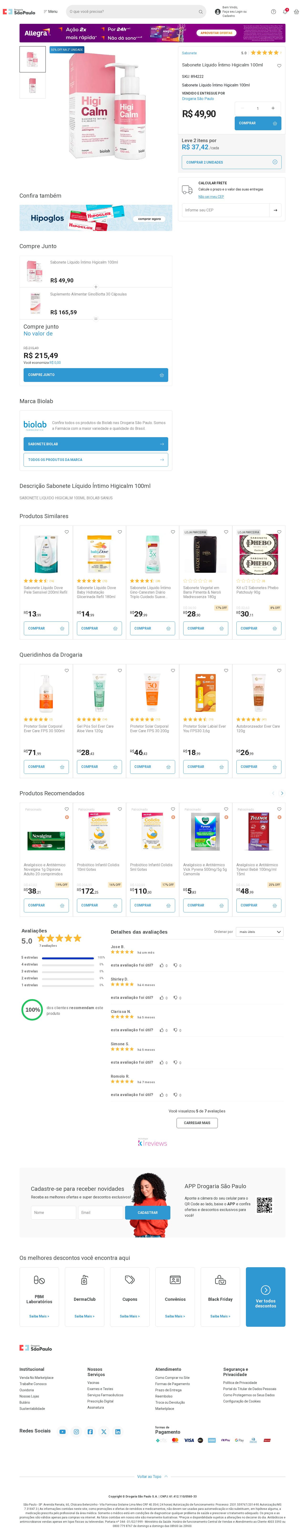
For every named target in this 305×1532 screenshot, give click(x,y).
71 (32, 752)
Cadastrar (148, 1213)
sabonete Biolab (43, 444)
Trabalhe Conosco (33, 1384)
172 (87, 891)
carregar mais (197, 1123)
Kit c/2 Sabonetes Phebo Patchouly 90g (257, 590)
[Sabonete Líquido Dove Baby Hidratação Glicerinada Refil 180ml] (99, 554)
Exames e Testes (100, 1389)
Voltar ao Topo (149, 1476)
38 (32, 891)
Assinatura (95, 1407)
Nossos (96, 1372)
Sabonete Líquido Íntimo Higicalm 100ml (84, 262)
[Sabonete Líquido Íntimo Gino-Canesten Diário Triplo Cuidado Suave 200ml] (152, 554)
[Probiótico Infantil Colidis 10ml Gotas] (99, 831)
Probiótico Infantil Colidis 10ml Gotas (98, 867)
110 (141, 891)
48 (245, 891)
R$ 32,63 (242, 608)
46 (138, 752)
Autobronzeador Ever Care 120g (258, 728)
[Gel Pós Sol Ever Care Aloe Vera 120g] (99, 693)
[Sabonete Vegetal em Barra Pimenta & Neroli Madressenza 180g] (206, 554)
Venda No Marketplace (37, 1378)
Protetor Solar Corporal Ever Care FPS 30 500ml (44, 728)
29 (138, 614)
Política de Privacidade (240, 1383)
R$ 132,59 (137, 885)
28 (191, 614)
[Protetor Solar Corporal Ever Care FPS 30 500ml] (46, 693)
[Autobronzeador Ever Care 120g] (259, 693)
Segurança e (235, 1372)
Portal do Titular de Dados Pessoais (249, 1389)
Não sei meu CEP (211, 197)
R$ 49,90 (62, 280)
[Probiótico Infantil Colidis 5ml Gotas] (152, 831)
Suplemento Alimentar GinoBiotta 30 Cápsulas (88, 294)
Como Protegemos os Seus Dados (249, 1395)
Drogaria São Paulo (198, 98)
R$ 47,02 (30, 885)
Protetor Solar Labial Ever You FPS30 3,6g (204, 728)
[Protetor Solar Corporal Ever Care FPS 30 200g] (152, 693)
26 (245, 752)
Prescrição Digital (100, 1401)
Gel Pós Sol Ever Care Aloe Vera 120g (95, 728)
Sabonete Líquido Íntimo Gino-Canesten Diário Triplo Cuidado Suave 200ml (150, 592)
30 (245, 614)
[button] (33, 59)
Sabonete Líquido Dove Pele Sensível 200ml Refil (45, 590)
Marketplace (164, 1409)
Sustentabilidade (32, 1409)
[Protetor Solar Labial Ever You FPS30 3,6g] (206, 693)
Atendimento (168, 1369)
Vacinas (93, 1383)
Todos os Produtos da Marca (55, 460)
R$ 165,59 (63, 312)
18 (191, 752)
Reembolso (164, 1396)
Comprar (247, 123)
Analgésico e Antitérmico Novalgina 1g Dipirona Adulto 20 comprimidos (45, 869)
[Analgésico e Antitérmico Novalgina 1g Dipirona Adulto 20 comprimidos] (46, 831)
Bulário (25, 1402)
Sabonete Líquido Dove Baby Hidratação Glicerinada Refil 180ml (96, 592)
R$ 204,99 (84, 885)
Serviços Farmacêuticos (105, 1395)
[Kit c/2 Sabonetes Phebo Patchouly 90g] (259, 554)
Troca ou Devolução (170, 1402)
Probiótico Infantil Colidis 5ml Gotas (151, 867)
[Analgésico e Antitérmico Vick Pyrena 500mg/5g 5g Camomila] (206, 831)
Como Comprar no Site (172, 1378)
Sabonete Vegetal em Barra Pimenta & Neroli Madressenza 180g (202, 592)
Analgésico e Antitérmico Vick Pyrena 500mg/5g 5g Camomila (205, 869)
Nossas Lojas (29, 1396)
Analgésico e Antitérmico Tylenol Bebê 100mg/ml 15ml (257, 869)
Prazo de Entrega (168, 1390)
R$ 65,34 (242, 885)
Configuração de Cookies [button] (242, 1401)
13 (32, 614)
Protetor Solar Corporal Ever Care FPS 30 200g (149, 728)
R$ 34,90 (189, 608)
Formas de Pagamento (172, 1384)
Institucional (32, 1369)
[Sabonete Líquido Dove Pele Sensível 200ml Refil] (46, 554)
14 (85, 614)
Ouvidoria (27, 1390)
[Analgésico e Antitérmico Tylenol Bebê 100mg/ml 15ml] (259, 831)
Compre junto (41, 375)
